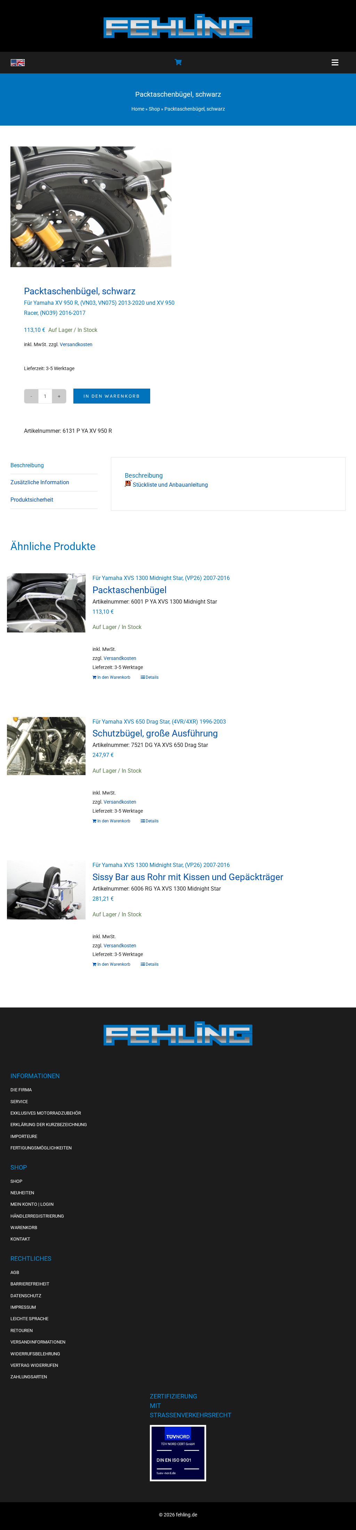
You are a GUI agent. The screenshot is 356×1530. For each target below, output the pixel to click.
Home (137, 109)
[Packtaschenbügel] (46, 609)
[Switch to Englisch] (18, 62)
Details (152, 677)
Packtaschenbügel (129, 590)
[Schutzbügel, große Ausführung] (46, 753)
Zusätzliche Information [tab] (39, 482)
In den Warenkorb (111, 396)
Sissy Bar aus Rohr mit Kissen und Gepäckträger (187, 877)
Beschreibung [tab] (27, 465)
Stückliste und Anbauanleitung (169, 484)
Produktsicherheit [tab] (31, 499)
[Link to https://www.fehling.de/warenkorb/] (178, 62)
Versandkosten (76, 345)
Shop (154, 109)
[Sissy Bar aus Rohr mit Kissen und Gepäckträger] (46, 896)
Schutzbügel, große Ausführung (155, 733)
